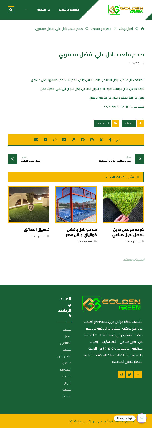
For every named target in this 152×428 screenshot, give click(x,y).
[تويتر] (129, 374)
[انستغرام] (121, 374)
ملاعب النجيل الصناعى (65, 336)
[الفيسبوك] (138, 374)
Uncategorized (102, 123)
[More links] (27, 10)
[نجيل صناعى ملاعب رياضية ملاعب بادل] (125, 10)
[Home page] (142, 29)
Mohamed (129, 123)
